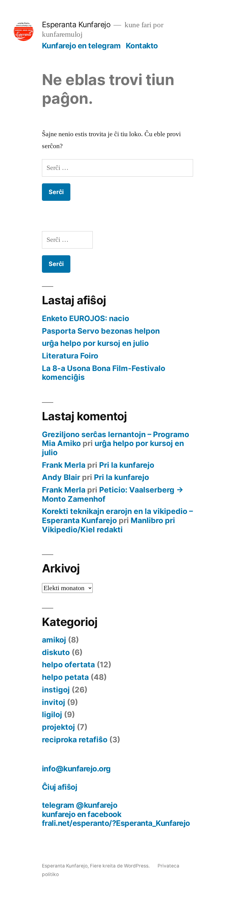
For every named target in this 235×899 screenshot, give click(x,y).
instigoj (56, 689)
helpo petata (65, 677)
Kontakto (142, 45)
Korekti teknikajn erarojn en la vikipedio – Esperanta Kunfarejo (117, 516)
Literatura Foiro (70, 355)
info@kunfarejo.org (76, 768)
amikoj (54, 639)
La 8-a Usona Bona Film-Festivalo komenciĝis (103, 373)
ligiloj (52, 714)
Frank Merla (63, 465)
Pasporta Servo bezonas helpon (101, 330)
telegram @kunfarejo (80, 805)
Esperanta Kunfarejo (76, 24)
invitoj (53, 702)
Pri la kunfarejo (126, 465)
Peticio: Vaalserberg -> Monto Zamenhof (113, 494)
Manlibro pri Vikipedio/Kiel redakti (108, 525)
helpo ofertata (68, 664)
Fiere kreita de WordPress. (120, 866)
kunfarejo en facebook (81, 814)
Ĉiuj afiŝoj (59, 787)
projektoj (58, 727)
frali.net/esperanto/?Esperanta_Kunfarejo (116, 823)
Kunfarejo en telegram (81, 45)
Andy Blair (61, 477)
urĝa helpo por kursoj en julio (95, 343)
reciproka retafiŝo (74, 739)
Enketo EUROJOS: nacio (85, 318)
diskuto (56, 652)
